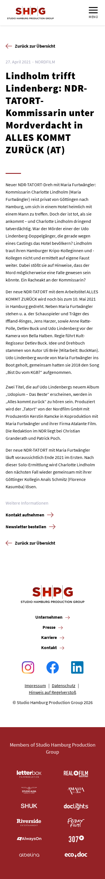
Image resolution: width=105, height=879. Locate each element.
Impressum (35, 685)
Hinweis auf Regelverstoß (52, 692)
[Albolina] (29, 855)
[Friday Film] (76, 823)
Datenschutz (63, 685)
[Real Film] (76, 774)
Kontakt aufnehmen (25, 515)
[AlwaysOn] (29, 839)
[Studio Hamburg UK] (29, 807)
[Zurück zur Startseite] (30, 12)
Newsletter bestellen (26, 526)
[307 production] (76, 839)
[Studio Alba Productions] (29, 790)
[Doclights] (76, 807)
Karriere (49, 637)
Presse (49, 627)
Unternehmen (48, 617)
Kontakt (49, 647)
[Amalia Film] (76, 790)
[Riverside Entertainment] (29, 823)
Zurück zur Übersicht (35, 46)
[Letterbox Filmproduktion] (29, 774)
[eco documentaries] (76, 855)
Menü (93, 17)
